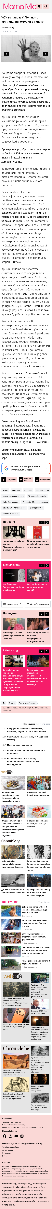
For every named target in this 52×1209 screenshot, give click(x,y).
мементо (16, 490)
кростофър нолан (10, 513)
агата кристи (42, 490)
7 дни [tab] (40, 902)
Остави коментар (39, 604)
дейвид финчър (36, 508)
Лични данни (7, 1150)
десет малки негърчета (13, 496)
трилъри (28, 490)
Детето (25, 956)
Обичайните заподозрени (14, 508)
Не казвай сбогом (10, 502)
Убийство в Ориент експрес (35, 502)
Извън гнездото (29, 943)
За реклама (6, 1153)
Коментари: (14, 604)
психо (5, 490)
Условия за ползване (10, 1147)
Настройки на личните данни (14, 1176)
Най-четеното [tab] (43, 724)
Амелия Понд (7, 27)
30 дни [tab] (47, 902)
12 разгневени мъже (37, 496)
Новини (5, 1156)
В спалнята (27, 916)
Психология (27, 929)
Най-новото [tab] (29, 724)
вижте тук (43, 1173)
